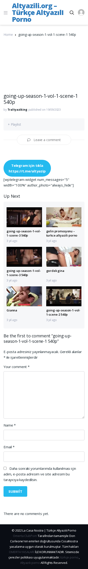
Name (10, 425)
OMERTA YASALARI (21, 552)
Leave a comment (47, 140)
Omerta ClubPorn (25, 536)
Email (9, 447)
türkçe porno (69, 557)
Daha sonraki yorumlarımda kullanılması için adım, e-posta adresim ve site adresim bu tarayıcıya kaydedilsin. (40, 474)
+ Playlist (14, 124)
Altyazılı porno (30, 563)
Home (8, 34)
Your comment (17, 366)
